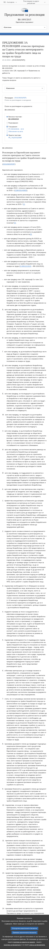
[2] (15, 223)
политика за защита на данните (24, 942)
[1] (24, 204)
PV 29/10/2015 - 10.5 (16, 129)
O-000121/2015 (25, 266)
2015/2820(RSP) (20, 98)
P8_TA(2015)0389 (15, 138)
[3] (31, 234)
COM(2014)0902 (21, 190)
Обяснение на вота (15, 131)
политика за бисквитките (12, 945)
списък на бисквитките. (37, 945)
